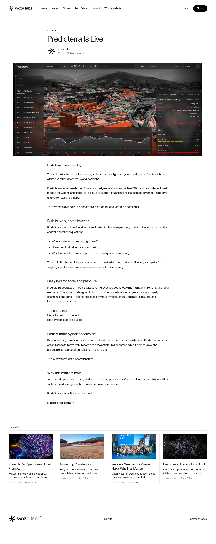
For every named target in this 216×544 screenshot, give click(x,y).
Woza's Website (112, 8)
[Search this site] (187, 8)
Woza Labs (64, 49)
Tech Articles (82, 8)
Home (43, 8)
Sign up (108, 518)
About (96, 8)
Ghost (204, 518)
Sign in (200, 8)
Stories (66, 8)
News (55, 8)
